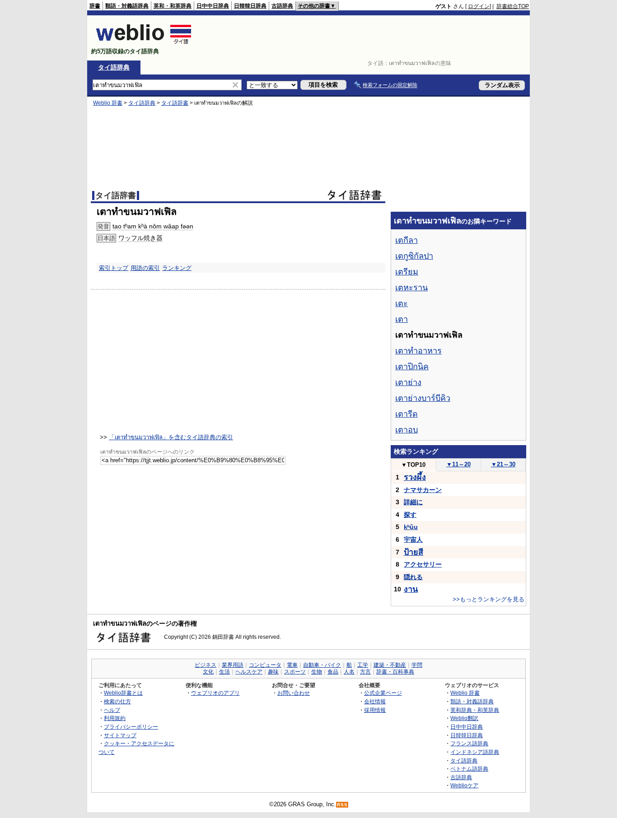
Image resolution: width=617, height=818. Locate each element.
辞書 (94, 6)
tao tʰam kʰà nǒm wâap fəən (152, 226)
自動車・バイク (322, 665)
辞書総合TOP (512, 6)
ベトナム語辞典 (469, 769)
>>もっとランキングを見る (488, 599)
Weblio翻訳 (464, 718)
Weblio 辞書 (107, 103)
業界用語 (232, 665)
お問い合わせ (293, 693)
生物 (316, 671)
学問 (416, 665)
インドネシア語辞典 (474, 752)
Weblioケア (464, 785)
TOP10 (413, 464)
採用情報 (375, 710)
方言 (365, 671)
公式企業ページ (383, 693)
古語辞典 (282, 6)
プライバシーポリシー (131, 727)
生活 (224, 671)
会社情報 (375, 701)
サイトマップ (120, 735)
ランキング (177, 268)
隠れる (413, 577)
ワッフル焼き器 (140, 238)
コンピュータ (265, 665)
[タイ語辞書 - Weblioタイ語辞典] (143, 43)
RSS (342, 804)
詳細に (413, 502)
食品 (332, 671)
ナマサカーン (423, 489)
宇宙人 (413, 539)
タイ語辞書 (174, 103)
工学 (362, 665)
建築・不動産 (390, 665)
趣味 (273, 671)
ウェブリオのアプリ (215, 693)
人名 (349, 671)
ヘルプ (112, 710)
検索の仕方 (117, 701)
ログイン (479, 6)
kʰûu (411, 526)
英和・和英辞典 (173, 6)
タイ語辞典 (114, 67)
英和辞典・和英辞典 (474, 710)
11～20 (458, 464)
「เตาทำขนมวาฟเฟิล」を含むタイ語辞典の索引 (171, 437)
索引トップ (113, 268)
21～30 (503, 464)
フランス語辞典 (469, 743)
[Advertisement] (364, 38)
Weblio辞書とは (123, 693)
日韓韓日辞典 (250, 6)
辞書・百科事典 (395, 671)
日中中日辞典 (212, 6)
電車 (292, 665)
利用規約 (115, 718)
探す (410, 514)
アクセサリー (423, 564)
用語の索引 (145, 268)
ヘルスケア (248, 671)
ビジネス (205, 665)
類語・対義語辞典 (127, 6)
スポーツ (295, 671)
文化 (208, 671)
